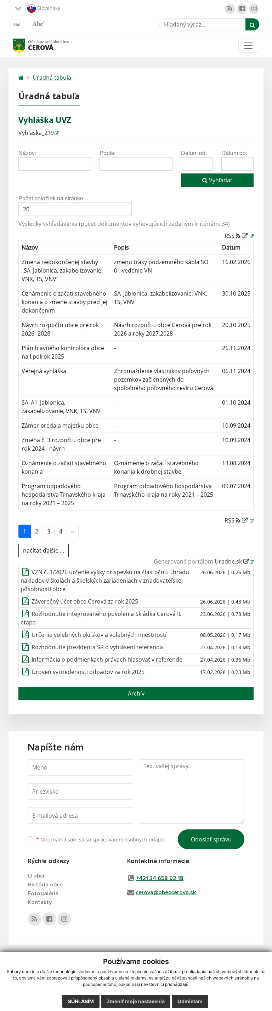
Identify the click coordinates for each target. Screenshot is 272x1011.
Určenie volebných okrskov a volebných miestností (99, 635)
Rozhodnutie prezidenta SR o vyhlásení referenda (97, 647)
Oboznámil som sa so (100, 839)
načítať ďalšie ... (43, 550)
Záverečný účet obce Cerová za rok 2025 (85, 601)
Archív (136, 693)
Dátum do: (234, 153)
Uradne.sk (229, 561)
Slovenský (48, 7)
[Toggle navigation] (248, 46)
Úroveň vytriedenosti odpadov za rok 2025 (88, 672)
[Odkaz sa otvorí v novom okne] (230, 9)
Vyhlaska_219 (36, 133)
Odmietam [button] (190, 1001)
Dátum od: (194, 153)
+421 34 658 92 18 (159, 878)
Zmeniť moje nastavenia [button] (136, 1001)
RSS (230, 236)
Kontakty (40, 902)
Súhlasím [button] (81, 1001)
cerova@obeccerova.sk (166, 892)
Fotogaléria (43, 893)
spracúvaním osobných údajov (128, 839)
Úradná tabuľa (52, 77)
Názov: (27, 153)
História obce (45, 884)
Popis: (107, 153)
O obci (36, 876)
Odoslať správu (211, 839)
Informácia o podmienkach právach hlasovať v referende (107, 659)
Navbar (26, 45)
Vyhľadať (220, 180)
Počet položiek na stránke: (51, 198)
